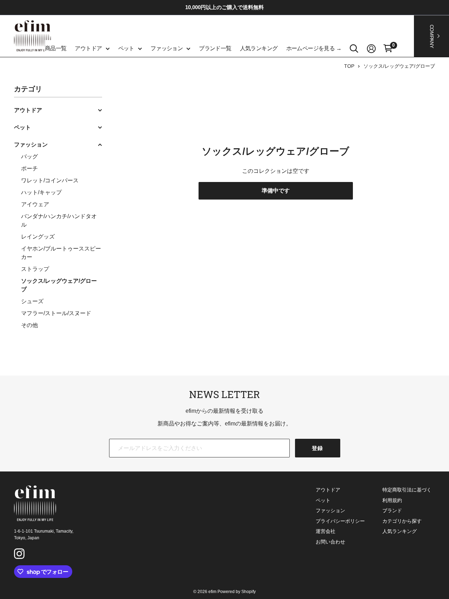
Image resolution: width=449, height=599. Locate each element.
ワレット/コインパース (50, 180)
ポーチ (29, 168)
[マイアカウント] (371, 48)
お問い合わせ (330, 542)
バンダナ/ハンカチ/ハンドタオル (59, 220)
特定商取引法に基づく (406, 490)
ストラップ (35, 269)
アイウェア (35, 204)
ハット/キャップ (41, 192)
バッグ (29, 156)
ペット (126, 48)
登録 (317, 448)
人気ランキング (259, 48)
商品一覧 (56, 48)
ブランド (392, 510)
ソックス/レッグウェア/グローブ (399, 66)
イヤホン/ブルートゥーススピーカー (61, 253)
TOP (349, 66)
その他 (29, 325)
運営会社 (325, 531)
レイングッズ (38, 237)
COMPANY (432, 36)
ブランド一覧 (215, 48)
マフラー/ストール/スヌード (56, 313)
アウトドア (88, 48)
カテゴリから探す (402, 521)
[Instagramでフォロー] (20, 554)
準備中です (276, 191)
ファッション (166, 48)
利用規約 (392, 500)
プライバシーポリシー (340, 521)
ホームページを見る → (314, 48)
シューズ (32, 301)
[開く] (354, 48)
